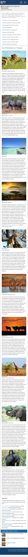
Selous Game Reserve (10, 39)
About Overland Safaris (7, 511)
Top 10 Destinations (10, 20)
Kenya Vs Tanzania (6, 526)
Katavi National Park (10, 42)
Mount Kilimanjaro (9, 30)
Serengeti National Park (11, 22)
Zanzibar (7, 27)
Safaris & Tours (10, 542)
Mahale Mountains (9, 44)
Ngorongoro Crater (10, 25)
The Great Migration (6, 517)
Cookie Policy (24, 550)
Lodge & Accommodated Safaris (15, 538)
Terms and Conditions (12, 550)
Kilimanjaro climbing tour (12, 225)
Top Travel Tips (5, 509)
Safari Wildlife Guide (6, 520)
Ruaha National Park (10, 37)
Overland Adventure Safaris (14, 533)
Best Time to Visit (5, 506)
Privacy (19, 550)
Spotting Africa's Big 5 (7, 523)
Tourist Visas (4, 507)
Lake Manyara (8, 32)
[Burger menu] (25, 2)
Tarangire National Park (11, 34)
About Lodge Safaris (6, 514)
